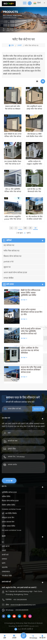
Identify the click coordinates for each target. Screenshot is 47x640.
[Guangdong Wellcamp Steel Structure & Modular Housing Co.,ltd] (9, 3)
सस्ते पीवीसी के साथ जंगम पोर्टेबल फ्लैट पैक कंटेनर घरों (12, 135)
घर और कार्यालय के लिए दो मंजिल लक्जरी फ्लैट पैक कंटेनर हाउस (34, 218)
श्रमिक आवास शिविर (8, 526)
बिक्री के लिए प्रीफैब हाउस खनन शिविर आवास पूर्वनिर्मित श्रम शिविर (30, 293)
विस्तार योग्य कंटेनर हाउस (10, 501)
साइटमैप (5, 567)
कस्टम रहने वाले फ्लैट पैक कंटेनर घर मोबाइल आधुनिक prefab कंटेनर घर (13, 107)
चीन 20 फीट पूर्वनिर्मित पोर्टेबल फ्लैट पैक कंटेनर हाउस (12, 190)
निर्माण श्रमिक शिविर (8, 505)
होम (12, 45)
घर (3, 542)
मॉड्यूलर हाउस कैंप (8, 518)
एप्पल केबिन (8, 278)
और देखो (12, 224)
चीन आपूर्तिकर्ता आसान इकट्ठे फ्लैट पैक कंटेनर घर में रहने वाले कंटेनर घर (34, 107)
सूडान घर (7, 267)
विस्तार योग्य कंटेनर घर (12, 256)
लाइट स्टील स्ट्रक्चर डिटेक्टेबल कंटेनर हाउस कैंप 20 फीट (31, 312)
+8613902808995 (21, 610)
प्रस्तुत (8, 481)
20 (25, 228)
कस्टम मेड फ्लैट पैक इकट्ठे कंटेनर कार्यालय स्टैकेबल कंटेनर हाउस (31, 370)
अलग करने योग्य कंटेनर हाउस (15, 272)
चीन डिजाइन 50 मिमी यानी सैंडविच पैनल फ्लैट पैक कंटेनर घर (34, 135)
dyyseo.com (33, 626)
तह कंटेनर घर (9, 245)
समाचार (4, 559)
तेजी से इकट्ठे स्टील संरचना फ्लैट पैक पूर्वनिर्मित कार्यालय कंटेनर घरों (31, 331)
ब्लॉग (3, 563)
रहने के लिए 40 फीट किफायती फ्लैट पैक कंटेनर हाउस (34, 190)
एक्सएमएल (6, 572)
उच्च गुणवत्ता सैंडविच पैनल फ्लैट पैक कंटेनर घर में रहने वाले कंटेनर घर (12, 162)
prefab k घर (8, 261)
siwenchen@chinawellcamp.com (23, 605)
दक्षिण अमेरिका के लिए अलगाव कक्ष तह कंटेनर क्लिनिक (30, 350)
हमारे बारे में (5, 546)
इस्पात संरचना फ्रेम (8, 522)
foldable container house (11, 509)
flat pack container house (11, 530)
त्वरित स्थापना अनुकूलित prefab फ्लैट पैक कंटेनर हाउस (12, 218)
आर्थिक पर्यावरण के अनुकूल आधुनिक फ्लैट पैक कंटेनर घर (34, 162)
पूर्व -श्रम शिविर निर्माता (9, 513)
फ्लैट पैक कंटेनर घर (11, 250)
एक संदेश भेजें (23, 636)
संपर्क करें (5, 555)
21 (30, 228)
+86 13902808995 (20, 600)
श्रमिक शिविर (6, 496)
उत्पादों (19, 45)
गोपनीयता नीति (7, 576)
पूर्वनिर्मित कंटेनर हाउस (9, 492)
